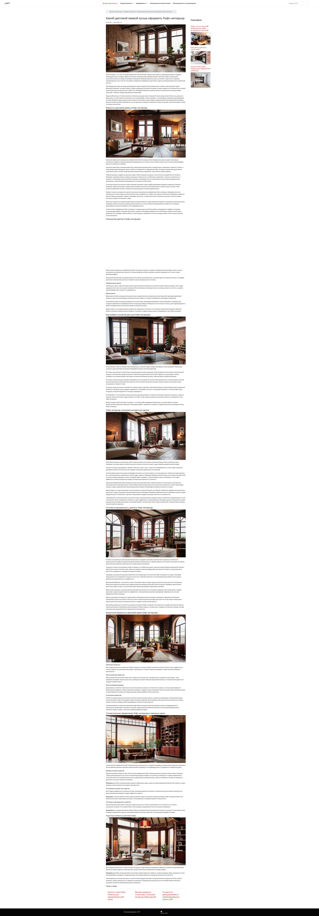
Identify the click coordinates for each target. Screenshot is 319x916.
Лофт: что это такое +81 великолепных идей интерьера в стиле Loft (199, 28)
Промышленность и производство (184, 3)
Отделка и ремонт (126, 3)
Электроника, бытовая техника (160, 3)
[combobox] (298, 3)
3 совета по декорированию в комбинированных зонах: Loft (170, 895)
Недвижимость (141, 3)
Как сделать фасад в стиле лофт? (198, 48)
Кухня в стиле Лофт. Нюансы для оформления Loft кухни (117, 895)
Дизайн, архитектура (109, 3)
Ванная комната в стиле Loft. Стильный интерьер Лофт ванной (145, 894)
